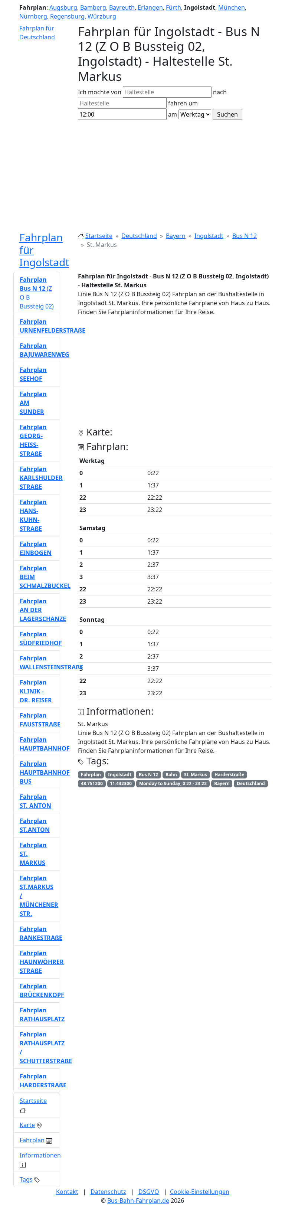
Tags (26, 1179)
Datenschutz (108, 1192)
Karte (27, 1125)
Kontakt (67, 1192)
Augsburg (63, 7)
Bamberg (93, 7)
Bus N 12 (244, 236)
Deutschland (139, 236)
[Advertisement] (142, 176)
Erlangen (150, 7)
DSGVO (148, 1192)
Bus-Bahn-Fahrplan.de (138, 1200)
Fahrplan (32, 1140)
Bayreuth (122, 7)
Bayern (176, 236)
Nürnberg (33, 16)
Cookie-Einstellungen (199, 1192)
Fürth (173, 7)
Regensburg (67, 16)
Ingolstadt (208, 236)
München (231, 7)
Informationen (40, 1155)
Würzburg (102, 16)
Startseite (98, 236)
